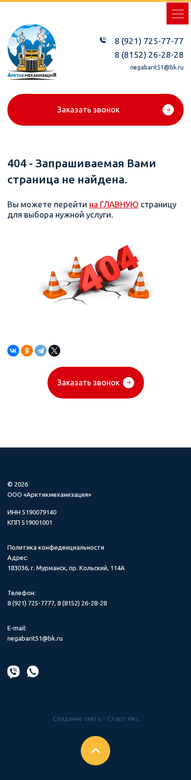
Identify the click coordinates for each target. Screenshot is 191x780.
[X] (54, 351)
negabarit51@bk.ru (157, 67)
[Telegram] (41, 351)
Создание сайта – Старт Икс (96, 718)
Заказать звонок (88, 109)
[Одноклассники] (27, 351)
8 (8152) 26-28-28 (149, 54)
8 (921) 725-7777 (30, 603)
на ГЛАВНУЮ (114, 204)
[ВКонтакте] (13, 351)
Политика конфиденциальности (55, 547)
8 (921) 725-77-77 (149, 40)
